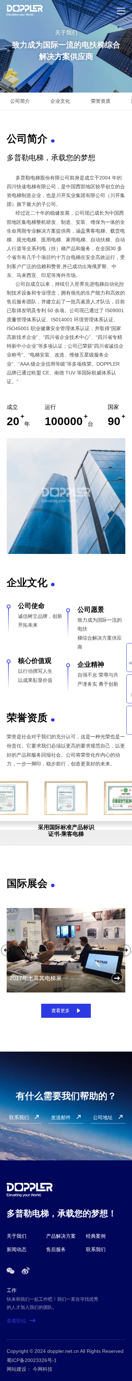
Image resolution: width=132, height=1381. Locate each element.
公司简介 (20, 101)
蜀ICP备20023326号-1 (32, 1360)
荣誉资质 (101, 101)
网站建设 (16, 1369)
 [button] (7, 950)
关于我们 (16, 1236)
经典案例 (96, 1236)
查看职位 (21, 1321)
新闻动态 (16, 1249)
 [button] (125, 950)
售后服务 (56, 1249)
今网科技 (42, 1369)
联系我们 (96, 1249)
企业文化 (60, 101)
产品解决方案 (61, 1236)
